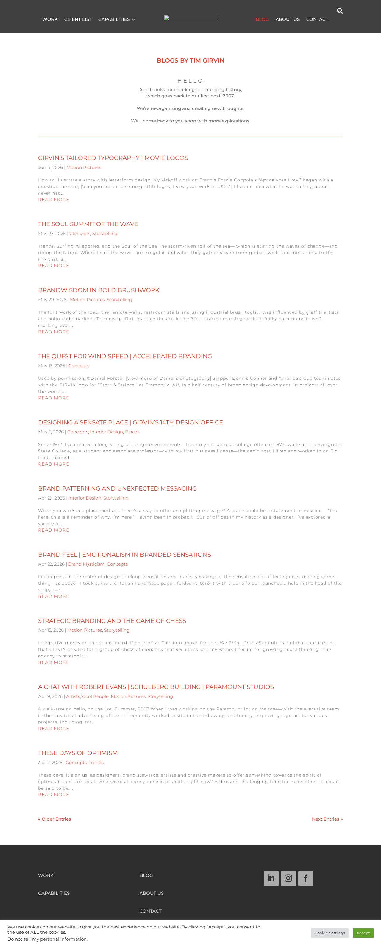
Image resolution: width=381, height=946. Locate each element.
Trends (96, 762)
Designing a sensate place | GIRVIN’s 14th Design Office (130, 422)
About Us (288, 19)
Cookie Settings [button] (330, 933)
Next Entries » (327, 819)
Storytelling (105, 233)
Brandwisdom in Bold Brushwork (98, 290)
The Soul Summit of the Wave (88, 224)
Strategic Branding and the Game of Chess (112, 620)
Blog (262, 19)
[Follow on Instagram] (288, 878)
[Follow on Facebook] (305, 878)
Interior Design (106, 432)
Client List (78, 19)
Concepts (79, 233)
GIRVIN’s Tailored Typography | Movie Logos (113, 157)
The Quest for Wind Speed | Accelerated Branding (125, 356)
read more (53, 199)
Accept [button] (363, 933)
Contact (317, 19)
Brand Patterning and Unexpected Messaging (117, 488)
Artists (73, 696)
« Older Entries (54, 819)
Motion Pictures (83, 167)
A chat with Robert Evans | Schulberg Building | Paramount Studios (156, 686)
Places (132, 432)
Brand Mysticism (86, 564)
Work (50, 19)
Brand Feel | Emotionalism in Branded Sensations (124, 554)
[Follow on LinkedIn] (271, 878)
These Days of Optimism (78, 753)
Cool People (95, 696)
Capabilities (114, 19)
